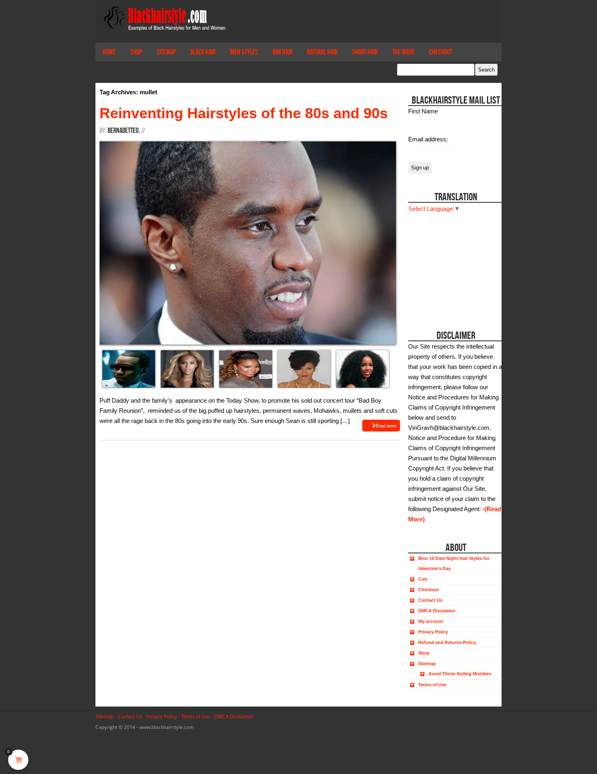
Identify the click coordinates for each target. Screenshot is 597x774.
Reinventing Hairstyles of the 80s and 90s (244, 113)
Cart (422, 579)
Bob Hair (282, 52)
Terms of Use (432, 684)
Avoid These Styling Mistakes (459, 673)
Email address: (428, 139)
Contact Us (430, 600)
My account (430, 621)
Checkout (440, 52)
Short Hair (365, 52)
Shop (136, 52)
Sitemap (166, 52)
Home (109, 52)
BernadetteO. (124, 130)
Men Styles (244, 52)
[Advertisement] (454, 264)
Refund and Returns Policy (447, 642)
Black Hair (203, 52)
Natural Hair (322, 52)
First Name (423, 111)
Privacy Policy (433, 631)
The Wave (403, 52)
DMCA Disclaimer (436, 610)
